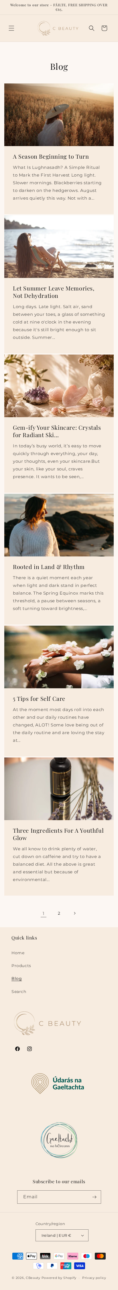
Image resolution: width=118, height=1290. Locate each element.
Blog (16, 978)
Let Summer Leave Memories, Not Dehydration (54, 291)
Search (18, 991)
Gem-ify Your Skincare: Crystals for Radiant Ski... (57, 431)
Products (21, 965)
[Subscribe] (94, 1197)
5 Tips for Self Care (39, 698)
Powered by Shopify (59, 1278)
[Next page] (74, 913)
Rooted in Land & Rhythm (49, 566)
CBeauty (33, 1278)
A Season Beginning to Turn (51, 156)
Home (17, 952)
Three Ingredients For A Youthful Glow (58, 834)
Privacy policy (94, 1278)
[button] (11, 28)
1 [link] (43, 913)
